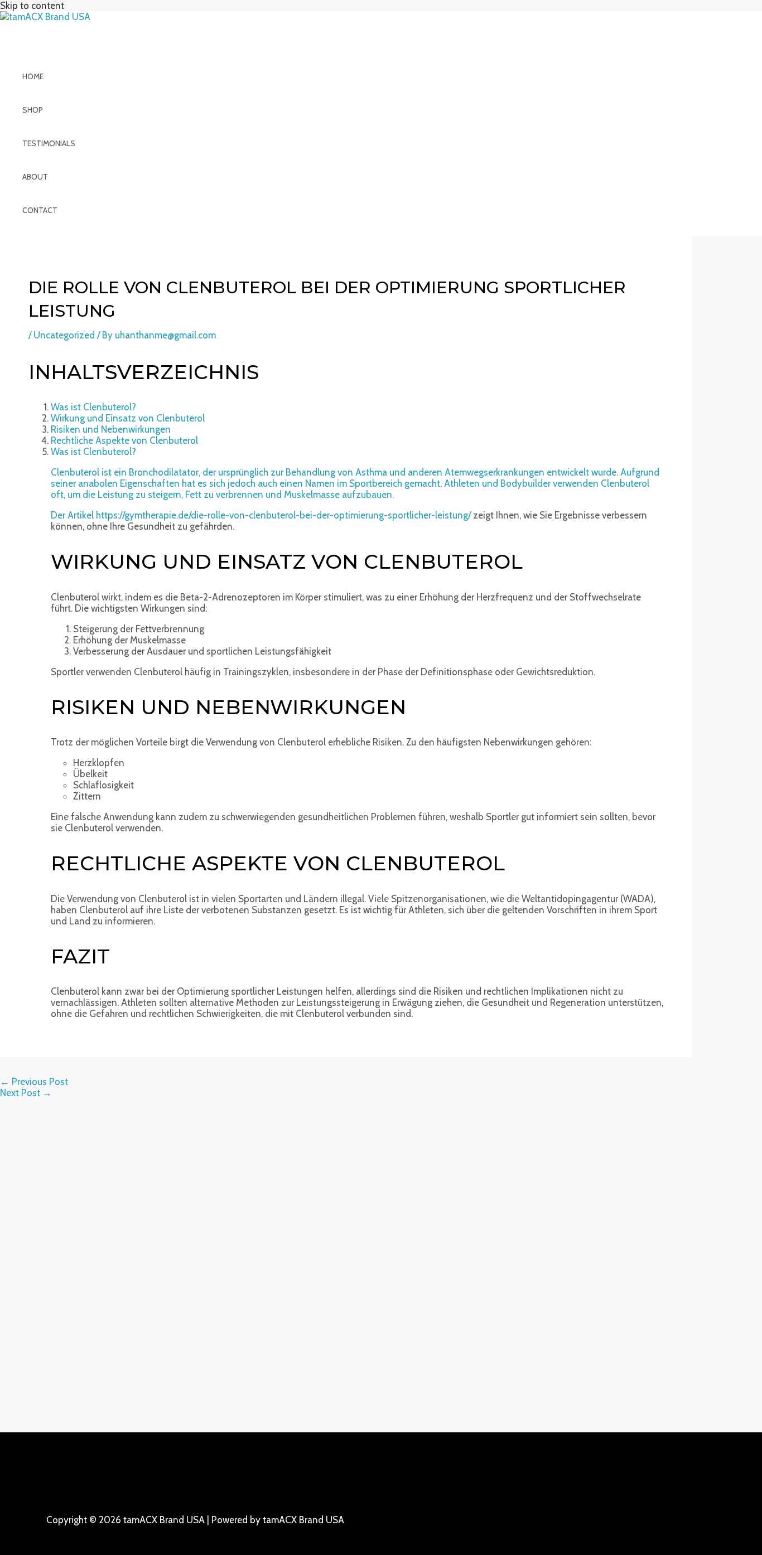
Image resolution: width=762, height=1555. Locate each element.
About (35, 177)
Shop (32, 110)
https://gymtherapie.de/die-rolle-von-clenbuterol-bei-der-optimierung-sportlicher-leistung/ (283, 515)
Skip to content (32, 5)
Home (33, 76)
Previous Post (34, 1081)
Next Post (26, 1092)
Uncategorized (64, 335)
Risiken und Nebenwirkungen (111, 429)
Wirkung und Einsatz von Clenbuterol (128, 418)
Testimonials (48, 143)
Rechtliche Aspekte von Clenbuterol (124, 440)
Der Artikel (73, 515)
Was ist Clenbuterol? (93, 407)
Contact (39, 210)
